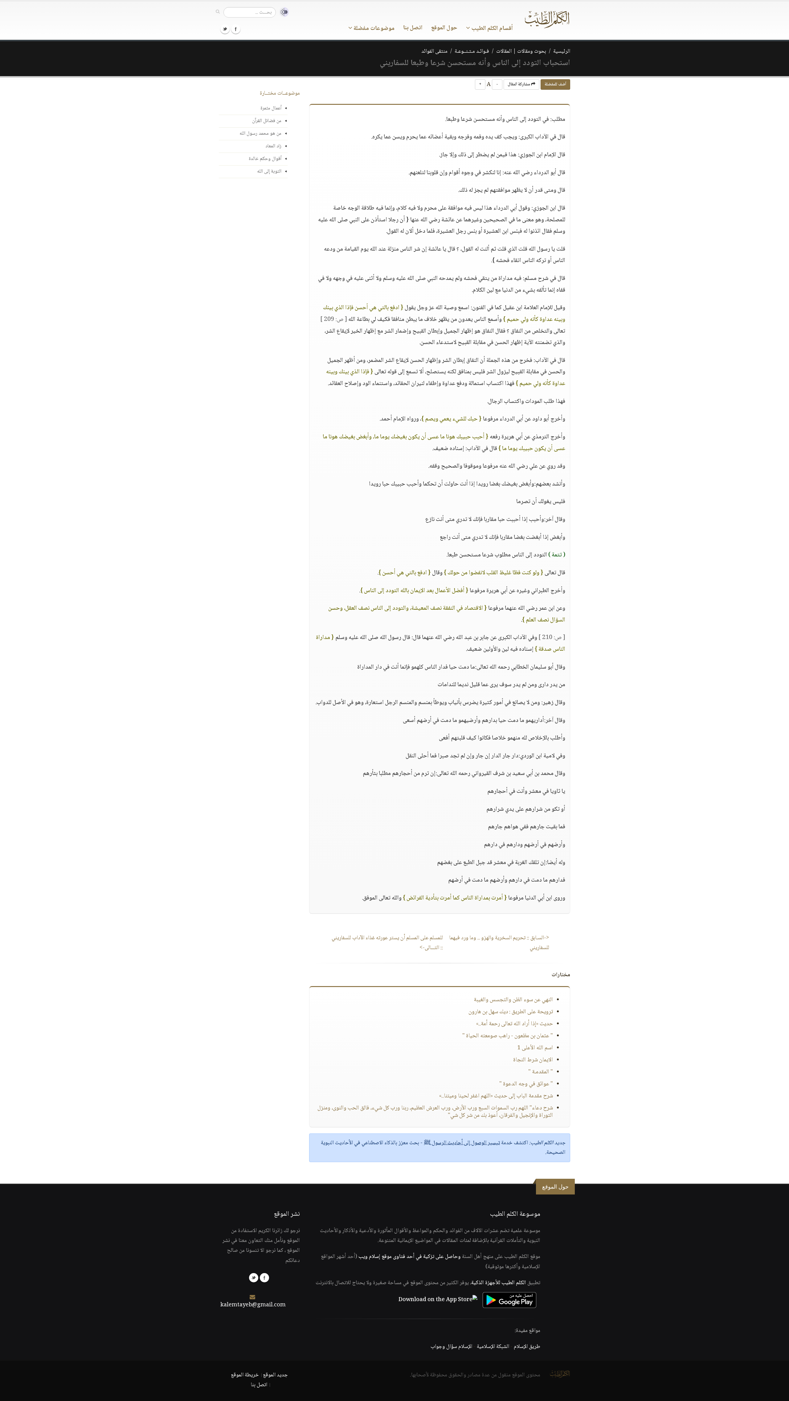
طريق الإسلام (527, 1346)
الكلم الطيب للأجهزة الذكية (498, 1283)
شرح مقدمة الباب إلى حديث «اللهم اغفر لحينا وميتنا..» (496, 1096)
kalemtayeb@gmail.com (253, 1305)
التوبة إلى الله (269, 171)
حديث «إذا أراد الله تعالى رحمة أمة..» (514, 1024)
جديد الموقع (275, 1375)
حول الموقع (444, 28)
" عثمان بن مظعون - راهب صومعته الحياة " (507, 1036)
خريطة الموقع (245, 1375)
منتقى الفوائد (434, 51)
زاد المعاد (273, 146)
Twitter (225, 29)
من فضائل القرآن (266, 121)
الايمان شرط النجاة (533, 1060)
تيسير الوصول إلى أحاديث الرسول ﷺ (462, 1143)
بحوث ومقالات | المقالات (521, 51)
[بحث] (217, 12)
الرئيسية (561, 51)
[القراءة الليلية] (282, 12)
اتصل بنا (413, 28)
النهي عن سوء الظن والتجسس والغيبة (513, 1000)
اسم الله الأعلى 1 (535, 1048)
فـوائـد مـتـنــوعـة (472, 51)
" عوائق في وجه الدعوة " (526, 1084)
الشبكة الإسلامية (493, 1346)
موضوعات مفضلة (373, 28)
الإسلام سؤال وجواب (451, 1346)
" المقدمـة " (540, 1072)
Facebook (235, 29)
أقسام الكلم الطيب (491, 28)
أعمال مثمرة (270, 108)
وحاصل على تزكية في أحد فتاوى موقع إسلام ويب (409, 1256)
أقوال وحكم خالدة (265, 159)
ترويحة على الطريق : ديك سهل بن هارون (510, 1012)
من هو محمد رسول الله (260, 133)
